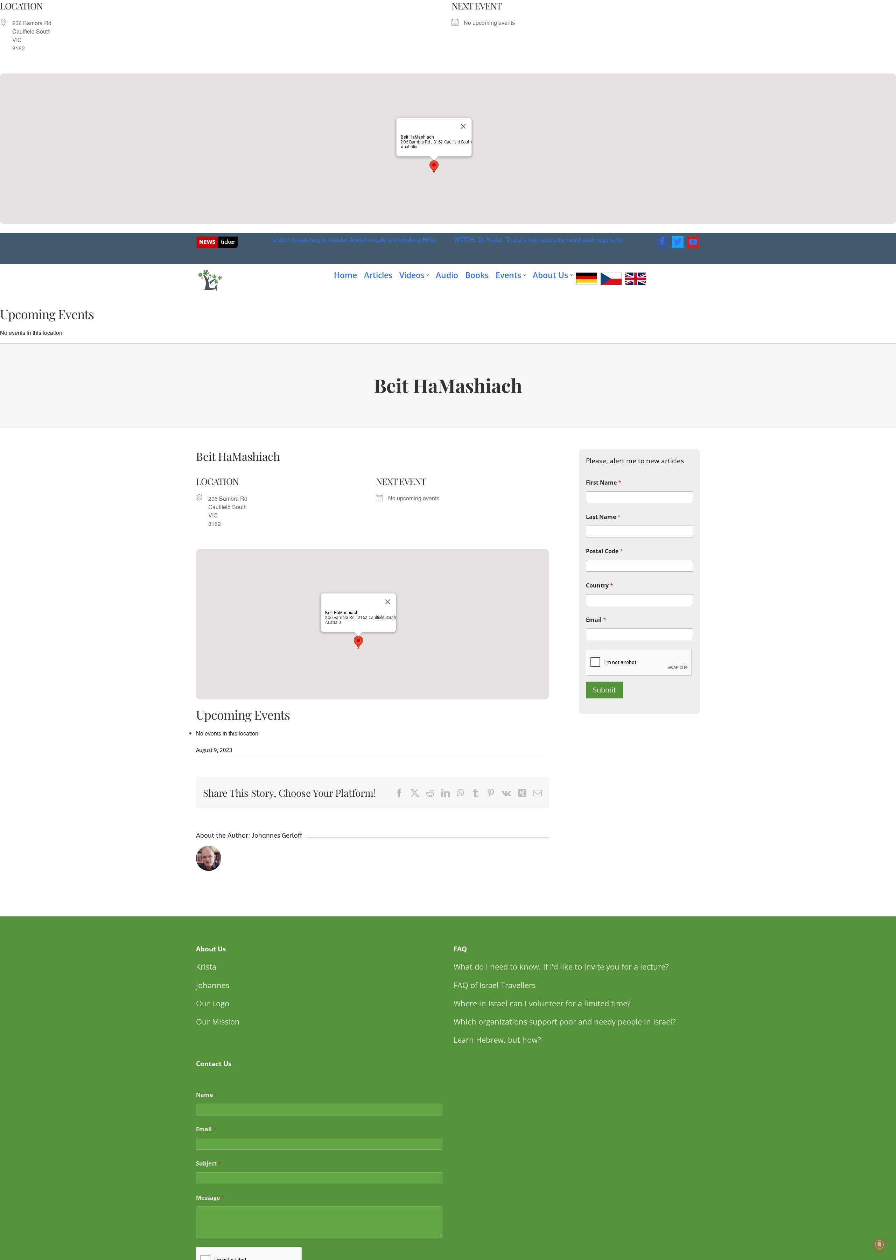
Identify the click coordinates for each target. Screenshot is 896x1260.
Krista (206, 966)
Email (596, 620)
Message (210, 1198)
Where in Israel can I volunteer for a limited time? (542, 1003)
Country (599, 585)
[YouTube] (693, 242)
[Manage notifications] (879, 1244)
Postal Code (604, 551)
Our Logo (212, 1003)
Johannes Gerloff (277, 835)
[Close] (463, 126)
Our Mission (218, 1021)
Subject (208, 1163)
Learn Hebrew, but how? (497, 1039)
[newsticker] (217, 239)
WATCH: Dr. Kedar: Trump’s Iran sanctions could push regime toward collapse (506, 239)
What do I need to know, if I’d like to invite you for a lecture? (561, 966)
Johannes (212, 985)
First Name (603, 482)
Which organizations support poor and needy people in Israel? (565, 1021)
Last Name (603, 517)
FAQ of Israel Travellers (495, 985)
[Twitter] (678, 242)
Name (206, 1095)
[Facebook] (662, 242)
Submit (604, 690)
